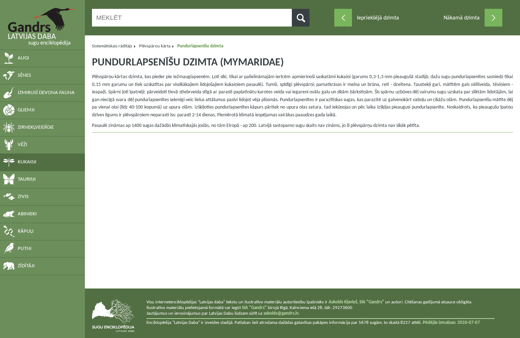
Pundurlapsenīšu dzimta (200, 46)
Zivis (23, 196)
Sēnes (24, 75)
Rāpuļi (26, 231)
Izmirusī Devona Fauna (46, 92)
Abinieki (27, 214)
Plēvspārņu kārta (155, 46)
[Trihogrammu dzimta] (343, 18)
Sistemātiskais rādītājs (112, 46)
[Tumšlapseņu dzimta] (493, 18)
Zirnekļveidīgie (36, 127)
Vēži (22, 144)
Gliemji (26, 110)
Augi (23, 58)
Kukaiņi (27, 162)
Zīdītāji (26, 266)
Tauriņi (27, 179)
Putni (24, 248)
